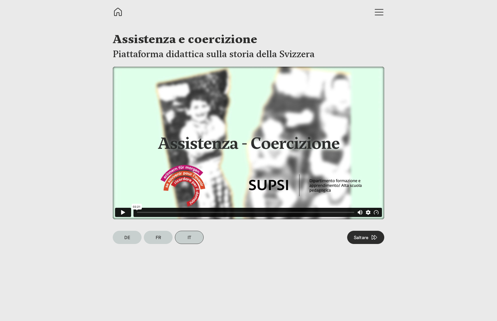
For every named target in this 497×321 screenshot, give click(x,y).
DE (127, 237)
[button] (379, 12)
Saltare (361, 237)
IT (189, 237)
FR (158, 237)
